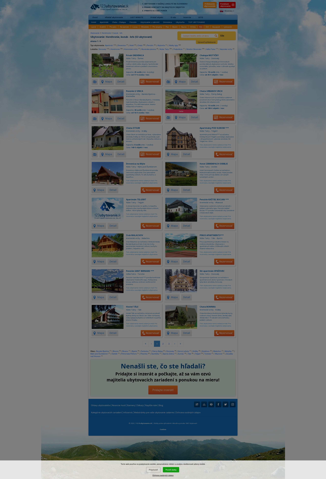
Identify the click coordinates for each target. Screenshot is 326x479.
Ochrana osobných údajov (163, 475)
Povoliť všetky (171, 469)
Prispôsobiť (153, 469)
